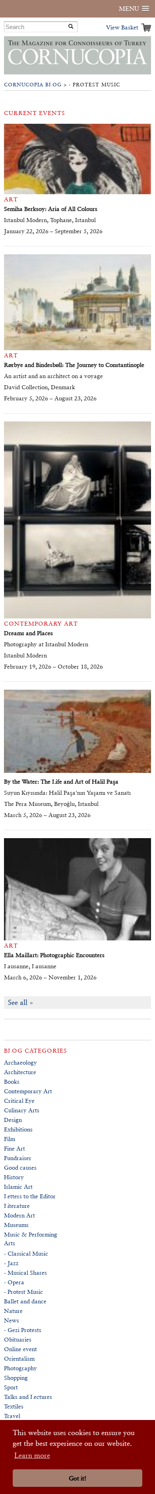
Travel (12, 1415)
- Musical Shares (25, 1272)
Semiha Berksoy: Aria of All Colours (50, 208)
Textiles (13, 1406)
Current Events (34, 112)
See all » (20, 1002)
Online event (20, 1349)
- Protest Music (23, 1291)
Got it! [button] (77, 1478)
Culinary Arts (21, 1110)
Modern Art (19, 1215)
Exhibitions (18, 1129)
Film (9, 1138)
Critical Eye (19, 1100)
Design (13, 1119)
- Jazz (11, 1263)
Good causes (20, 1167)
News (11, 1320)
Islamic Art (18, 1186)
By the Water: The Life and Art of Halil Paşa (61, 781)
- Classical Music (26, 1253)
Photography (20, 1368)
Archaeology (20, 1062)
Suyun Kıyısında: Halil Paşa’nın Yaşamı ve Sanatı (67, 792)
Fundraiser (17, 1158)
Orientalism (19, 1358)
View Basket (122, 27)
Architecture (20, 1072)
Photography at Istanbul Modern (46, 644)
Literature (17, 1205)
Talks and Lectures (28, 1396)
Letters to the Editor (30, 1196)
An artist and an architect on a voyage (53, 376)
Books (11, 1081)
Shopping (16, 1377)
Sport (11, 1387)
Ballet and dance (25, 1301)
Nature (13, 1310)
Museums (16, 1224)
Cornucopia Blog (33, 85)
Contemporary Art (28, 1091)
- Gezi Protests (22, 1329)
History (14, 1177)
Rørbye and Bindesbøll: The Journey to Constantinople (74, 364)
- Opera (14, 1282)
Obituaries (17, 1339)
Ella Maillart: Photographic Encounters (54, 955)
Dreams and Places (28, 633)
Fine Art (14, 1148)
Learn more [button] (32, 1455)
